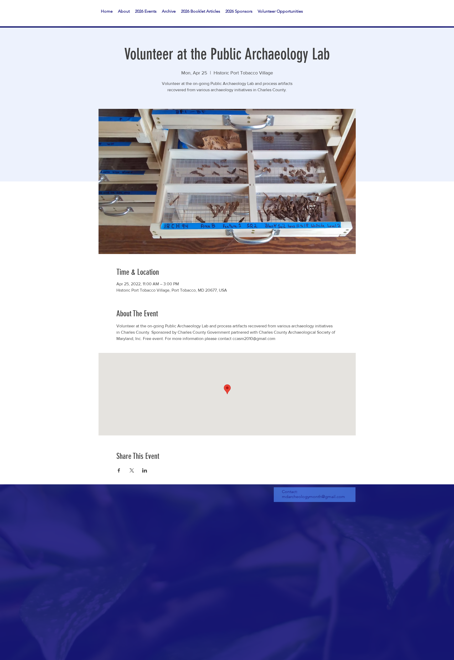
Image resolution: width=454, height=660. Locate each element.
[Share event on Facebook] (118, 470)
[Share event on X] (131, 470)
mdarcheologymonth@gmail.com (313, 496)
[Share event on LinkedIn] (144, 470)
